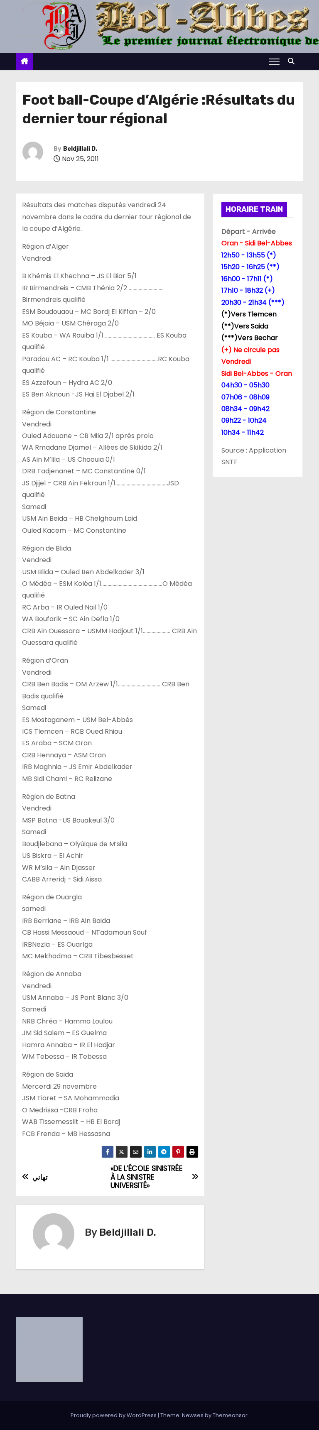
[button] (293, 61)
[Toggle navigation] (274, 61)
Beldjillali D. (80, 148)
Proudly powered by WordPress (114, 1415)
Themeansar (230, 1415)
